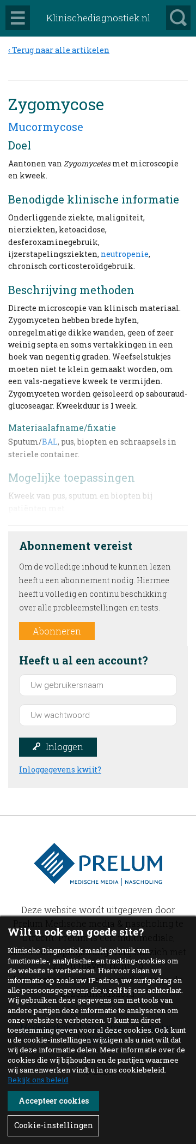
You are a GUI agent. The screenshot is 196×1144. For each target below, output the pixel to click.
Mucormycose (45, 126)
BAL (50, 441)
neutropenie (125, 254)
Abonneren (57, 631)
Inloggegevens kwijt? (60, 769)
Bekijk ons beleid (38, 1080)
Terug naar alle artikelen (60, 50)
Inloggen (64, 746)
